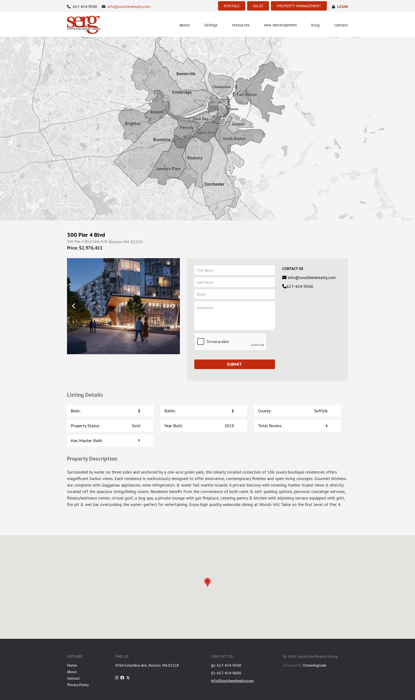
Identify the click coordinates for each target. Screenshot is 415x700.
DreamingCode (314, 665)
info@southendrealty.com (128, 6)
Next (173, 306)
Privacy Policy (78, 684)
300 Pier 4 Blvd (86, 234)
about (184, 25)
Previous (73, 306)
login (342, 6)
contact (341, 25)
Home (72, 665)
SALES (258, 5)
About (72, 671)
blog (315, 25)
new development (280, 25)
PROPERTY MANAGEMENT (299, 5)
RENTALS (231, 5)
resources (241, 25)
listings (211, 25)
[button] (207, 582)
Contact (73, 678)
